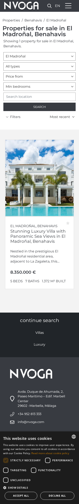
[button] (49, 6)
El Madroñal (56, 20)
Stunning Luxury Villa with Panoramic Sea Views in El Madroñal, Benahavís (38, 236)
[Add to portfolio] (69, 221)
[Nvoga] (20, 6)
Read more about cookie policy (50, 453)
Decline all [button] (57, 495)
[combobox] (39, 56)
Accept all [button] (21, 495)
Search (39, 107)
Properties (11, 20)
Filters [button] (15, 117)
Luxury (39, 344)
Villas (39, 333)
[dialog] (39, 467)
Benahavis (33, 20)
